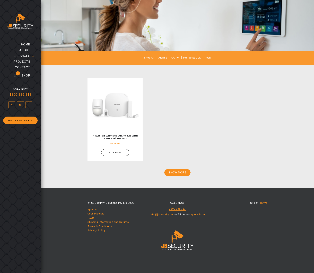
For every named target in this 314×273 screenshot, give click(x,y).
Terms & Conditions (99, 226)
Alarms (163, 57)
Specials (92, 209)
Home (25, 44)
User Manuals (95, 213)
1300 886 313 (20, 94)
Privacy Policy (96, 230)
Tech (208, 57)
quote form (198, 214)
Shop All (149, 57)
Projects (21, 61)
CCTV (175, 57)
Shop (24, 75)
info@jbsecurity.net (162, 214)
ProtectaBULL (192, 57)
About (24, 50)
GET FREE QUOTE (20, 120)
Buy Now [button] (115, 152)
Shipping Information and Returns (108, 222)
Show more (177, 172)
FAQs (91, 217)
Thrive (263, 202)
